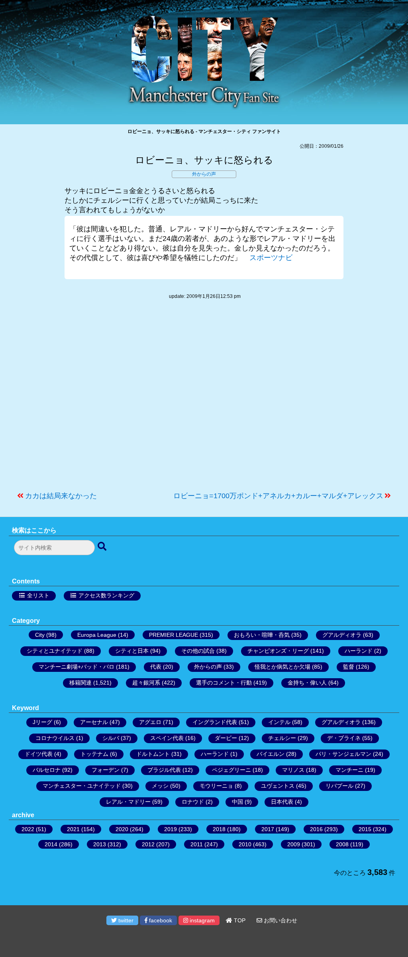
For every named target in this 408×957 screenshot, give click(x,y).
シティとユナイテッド (54, 651)
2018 (219, 829)
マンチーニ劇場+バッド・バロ (76, 666)
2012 (148, 844)
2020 (122, 829)
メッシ (160, 786)
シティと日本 (132, 651)
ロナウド (193, 801)
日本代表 (282, 801)
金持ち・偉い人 (307, 682)
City (40, 635)
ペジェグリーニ (231, 770)
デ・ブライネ (344, 738)
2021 (73, 829)
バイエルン (270, 754)
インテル (279, 722)
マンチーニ (349, 770)
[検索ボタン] (103, 547)
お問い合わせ (279, 920)
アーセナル (94, 722)
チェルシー (282, 738)
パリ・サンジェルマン (343, 754)
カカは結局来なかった (61, 496)
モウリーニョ (216, 786)
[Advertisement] (204, 399)
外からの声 (204, 174)
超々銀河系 (146, 682)
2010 (245, 844)
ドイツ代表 (39, 754)
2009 (293, 844)
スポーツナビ (270, 258)
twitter (125, 920)
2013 (99, 844)
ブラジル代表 (164, 770)
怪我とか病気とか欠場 (282, 666)
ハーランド (359, 651)
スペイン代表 (167, 738)
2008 (342, 844)
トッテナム (94, 754)
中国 (237, 801)
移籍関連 (80, 682)
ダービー (226, 738)
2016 (316, 829)
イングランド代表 (214, 722)
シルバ (110, 738)
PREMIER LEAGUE (173, 635)
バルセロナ (47, 770)
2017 (267, 829)
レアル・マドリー (128, 801)
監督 (348, 666)
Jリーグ (42, 722)
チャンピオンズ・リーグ (278, 651)
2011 (196, 844)
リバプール (339, 786)
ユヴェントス (277, 786)
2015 (365, 829)
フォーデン (106, 770)
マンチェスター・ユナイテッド (82, 786)
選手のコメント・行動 (224, 682)
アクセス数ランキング (106, 595)
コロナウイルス (55, 738)
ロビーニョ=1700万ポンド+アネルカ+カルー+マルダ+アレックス (278, 496)
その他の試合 (198, 651)
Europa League (96, 635)
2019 (170, 829)
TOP (238, 920)
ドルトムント (153, 754)
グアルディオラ (341, 635)
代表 (155, 666)
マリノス (293, 770)
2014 (51, 844)
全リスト (38, 595)
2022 (28, 829)
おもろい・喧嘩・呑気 (262, 635)
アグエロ (150, 722)
